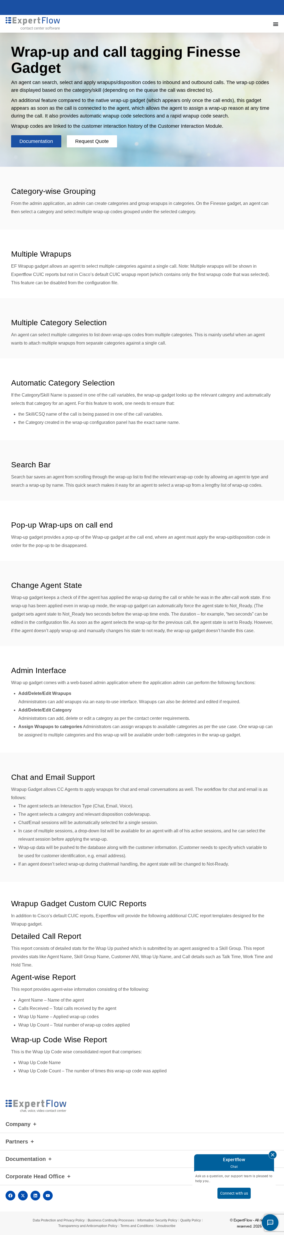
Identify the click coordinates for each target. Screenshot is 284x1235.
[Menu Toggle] (275, 24)
